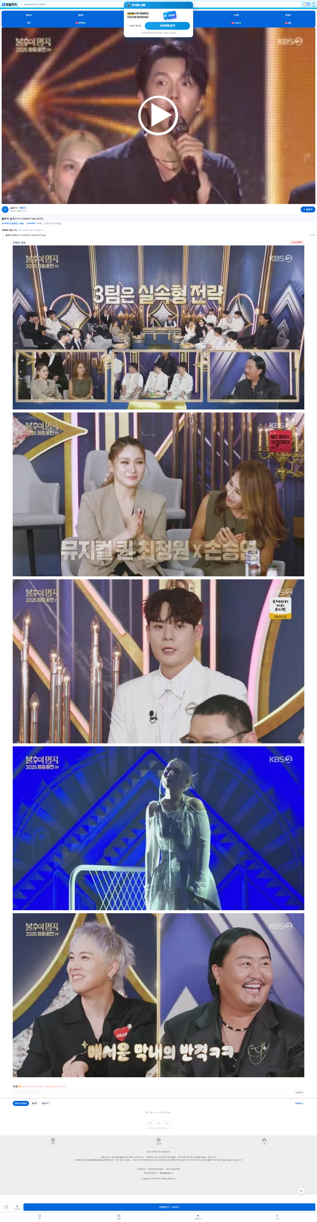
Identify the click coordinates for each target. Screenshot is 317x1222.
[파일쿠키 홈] (9, 4)
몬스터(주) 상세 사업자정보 (158, 1152)
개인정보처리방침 (155, 1169)
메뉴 (313, 6)
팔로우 (45, 1103)
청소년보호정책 (173, 1169)
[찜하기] (6, 1207)
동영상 (288, 15)
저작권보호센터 (150, 1173)
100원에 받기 (167, 25)
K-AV (236, 23)
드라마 (236, 15)
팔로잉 (80, 15)
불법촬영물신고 (166, 1173)
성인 (288, 23)
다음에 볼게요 (135, 26)
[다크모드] (307, 4)
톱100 (29, 15)
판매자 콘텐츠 (21, 1103)
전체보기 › (299, 1103)
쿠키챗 (80, 23)
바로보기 (169, 1207)
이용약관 (141, 1169)
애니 (29, 23)
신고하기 (298, 242)
